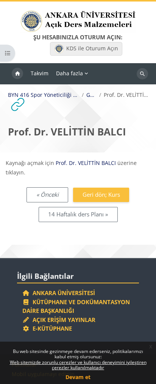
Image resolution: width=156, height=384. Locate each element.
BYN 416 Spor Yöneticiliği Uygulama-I (43, 95)
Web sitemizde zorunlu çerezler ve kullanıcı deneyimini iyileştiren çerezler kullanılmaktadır (78, 365)
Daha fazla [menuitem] (69, 73)
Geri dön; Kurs (101, 194)
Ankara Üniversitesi (62, 293)
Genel (91, 95)
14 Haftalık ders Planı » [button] (78, 214)
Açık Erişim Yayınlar (63, 319)
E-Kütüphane (51, 328)
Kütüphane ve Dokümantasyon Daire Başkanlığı (76, 306)
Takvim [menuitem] (39, 73)
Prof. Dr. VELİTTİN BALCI (86, 162)
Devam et (78, 377)
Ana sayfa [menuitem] (17, 73)
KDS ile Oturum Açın (92, 48)
